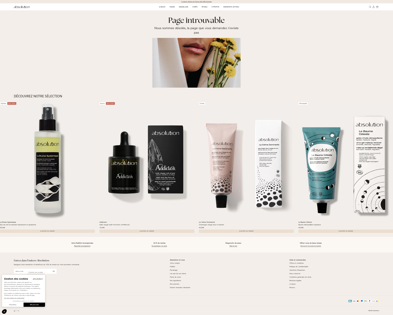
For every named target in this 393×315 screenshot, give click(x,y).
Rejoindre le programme (82, 246)
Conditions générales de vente (300, 277)
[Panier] (377, 7)
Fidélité (172, 267)
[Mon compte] (373, 7)
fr (14, 311)
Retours (292, 288)
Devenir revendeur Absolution (180, 288)
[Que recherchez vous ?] (370, 7)
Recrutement (174, 284)
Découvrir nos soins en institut (310, 246)
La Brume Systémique (8, 222)
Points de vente (175, 277)
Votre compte (175, 263)
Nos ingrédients (175, 281)
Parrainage (173, 270)
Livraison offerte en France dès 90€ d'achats (196, 2)
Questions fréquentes (297, 270)
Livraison (292, 284)
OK (54, 271)
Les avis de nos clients (178, 274)
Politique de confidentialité (298, 267)
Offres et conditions (296, 263)
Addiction (103, 222)
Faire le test (233, 246)
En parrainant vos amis (159, 246)
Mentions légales (295, 281)
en (18, 311)
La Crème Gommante (207, 222)
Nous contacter (294, 274)
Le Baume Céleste (305, 222)
